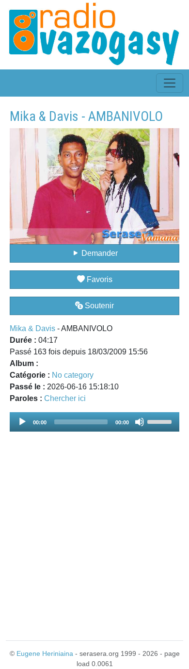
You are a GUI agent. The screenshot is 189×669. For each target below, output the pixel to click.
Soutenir (98, 305)
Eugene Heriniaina (44, 653)
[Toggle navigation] (169, 83)
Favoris (98, 279)
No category (73, 375)
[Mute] (139, 422)
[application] (94, 422)
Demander (98, 253)
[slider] (160, 421)
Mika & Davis (32, 328)
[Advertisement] (94, 530)
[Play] (22, 422)
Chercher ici (65, 398)
